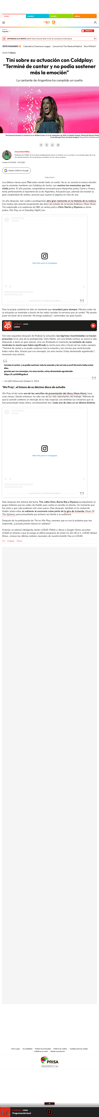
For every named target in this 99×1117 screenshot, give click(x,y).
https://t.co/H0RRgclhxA (16, 374)
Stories (65, 1017)
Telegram (58, 145)
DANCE (53, 16)
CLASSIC (30, 16)
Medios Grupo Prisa (49, 1066)
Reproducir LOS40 (93, 325)
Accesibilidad (27, 1049)
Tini (3, 541)
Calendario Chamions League (37, 46)
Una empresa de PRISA (49, 1060)
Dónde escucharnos (58, 1051)
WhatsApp (52, 145)
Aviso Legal (15, 1049)
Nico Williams (90, 46)
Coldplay (10, 541)
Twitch (60, 1017)
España (5, 31)
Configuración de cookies (79, 1049)
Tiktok (39, 1017)
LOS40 (6, 16)
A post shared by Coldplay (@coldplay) (44, 301)
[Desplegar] (49, 1103)
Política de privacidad (43, 1049)
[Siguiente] (95, 46)
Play (49, 1112)
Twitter (46, 145)
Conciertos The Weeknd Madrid (67, 46)
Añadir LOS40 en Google (18, 170)
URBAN (77, 16)
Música (13, 53)
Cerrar (95, 39)
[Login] (95, 22)
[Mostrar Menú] (3, 22)
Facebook (41, 145)
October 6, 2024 (31, 381)
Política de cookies (60, 1049)
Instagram (34, 1017)
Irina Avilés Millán (22, 152)
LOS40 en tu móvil (41, 1051)
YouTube (44, 1017)
